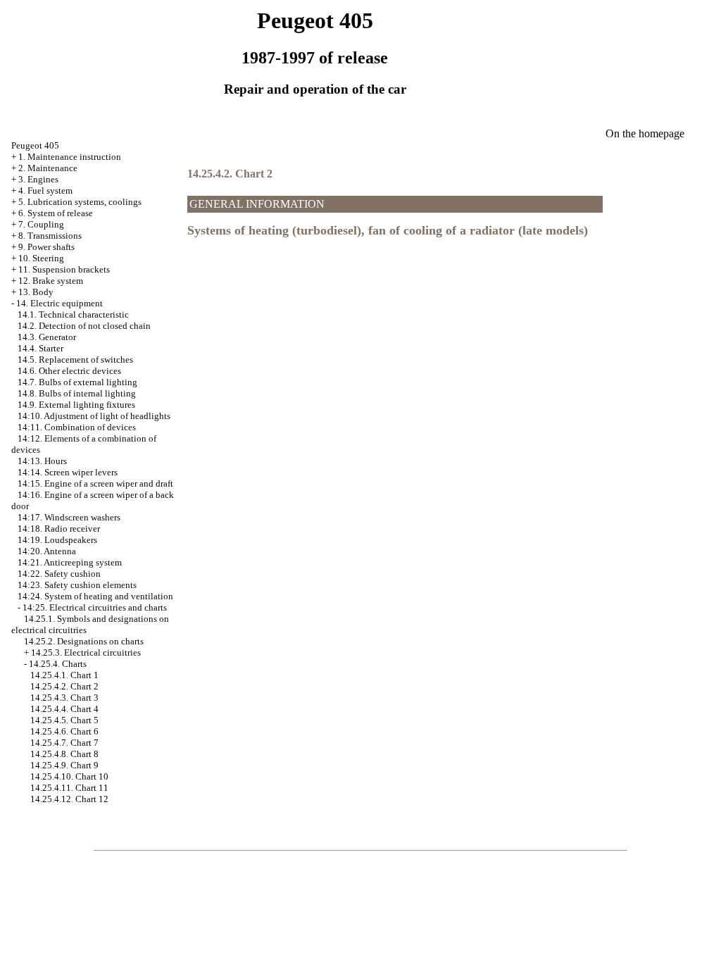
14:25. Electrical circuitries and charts (95, 607)
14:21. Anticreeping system (70, 562)
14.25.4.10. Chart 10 (69, 776)
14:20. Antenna (47, 551)
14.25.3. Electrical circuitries (86, 652)
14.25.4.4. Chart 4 (64, 709)
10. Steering (41, 258)
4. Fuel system (45, 190)
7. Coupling (41, 224)
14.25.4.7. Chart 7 (64, 742)
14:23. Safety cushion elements (77, 585)
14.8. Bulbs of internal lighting (77, 393)
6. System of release (55, 213)
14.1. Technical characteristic (73, 314)
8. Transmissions (50, 235)
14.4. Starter (40, 348)
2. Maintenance (47, 168)
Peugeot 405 (35, 145)
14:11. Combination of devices (77, 427)
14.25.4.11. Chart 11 (69, 787)
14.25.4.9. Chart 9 (64, 765)
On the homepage (645, 133)
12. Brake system (50, 280)
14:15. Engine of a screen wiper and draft (95, 483)
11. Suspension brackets (64, 269)
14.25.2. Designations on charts (84, 641)
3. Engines (38, 179)
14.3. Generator (47, 337)
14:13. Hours (42, 461)
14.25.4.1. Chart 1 (64, 675)
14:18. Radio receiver (59, 528)
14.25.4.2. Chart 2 (64, 686)
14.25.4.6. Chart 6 (64, 731)
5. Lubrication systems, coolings (80, 201)
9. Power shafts (46, 247)
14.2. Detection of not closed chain (84, 325)
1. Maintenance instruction (69, 156)
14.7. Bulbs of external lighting (77, 382)
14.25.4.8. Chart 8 (64, 754)
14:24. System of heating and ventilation (95, 596)
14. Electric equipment (59, 303)
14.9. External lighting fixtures (76, 404)
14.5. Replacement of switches (75, 359)
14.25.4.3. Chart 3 (64, 697)
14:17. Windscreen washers (69, 517)
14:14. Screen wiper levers (68, 472)
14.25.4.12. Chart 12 (69, 799)
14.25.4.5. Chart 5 (64, 720)
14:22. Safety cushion (59, 573)
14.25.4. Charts (58, 663)
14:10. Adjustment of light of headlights (94, 416)
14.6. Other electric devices (69, 371)
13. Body (36, 292)
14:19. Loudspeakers (57, 540)
